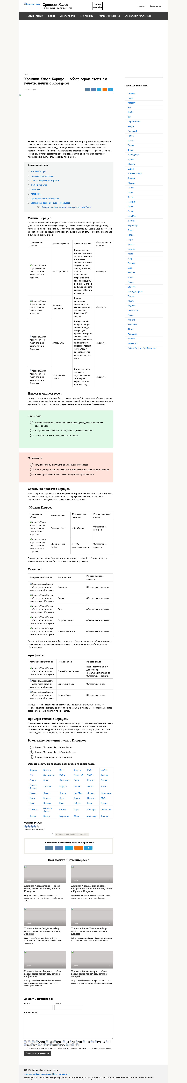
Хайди (62, 775)
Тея (31, 775)
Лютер (62, 793)
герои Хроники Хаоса (67, 834)
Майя (103, 798)
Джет (32, 798)
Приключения (86, 16)
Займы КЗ (132, 343)
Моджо (90, 780)
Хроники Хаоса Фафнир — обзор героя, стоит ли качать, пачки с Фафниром (43, 973)
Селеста (33, 809)
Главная (141, 6)
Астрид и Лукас (135, 291)
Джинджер (64, 780)
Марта (76, 809)
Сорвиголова (49, 775)
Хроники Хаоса (55, 4)
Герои (34, 89)
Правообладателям (61, 1074)
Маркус (63, 786)
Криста (77, 798)
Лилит (46, 793)
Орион (33, 780)
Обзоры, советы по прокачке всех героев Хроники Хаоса (66, 207)
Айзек (76, 816)
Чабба (90, 775)
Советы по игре (67, 16)
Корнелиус (106, 793)
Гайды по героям (35, 16)
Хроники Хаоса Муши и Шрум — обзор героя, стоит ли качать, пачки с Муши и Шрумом (92, 888)
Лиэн (89, 786)
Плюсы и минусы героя (42, 176)
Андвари (91, 809)
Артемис (47, 786)
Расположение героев (109, 16)
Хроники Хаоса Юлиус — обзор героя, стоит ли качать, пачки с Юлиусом (42, 888)
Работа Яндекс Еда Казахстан (142, 348)
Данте (76, 780)
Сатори (62, 809)
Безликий (78, 775)
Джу (32, 803)
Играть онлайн (97, 6)
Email (57, 1003)
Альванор (92, 816)
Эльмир (47, 803)
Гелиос (46, 798)
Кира (61, 770)
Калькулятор (155, 6)
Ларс (61, 798)
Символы (35, 189)
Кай (89, 770)
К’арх (89, 803)
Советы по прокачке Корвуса (45, 180)
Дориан (91, 793)
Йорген (90, 798)
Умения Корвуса (38, 171)
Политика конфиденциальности (38, 1074)
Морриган (64, 816)
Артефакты (36, 194)
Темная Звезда (135, 173)
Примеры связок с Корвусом (45, 198)
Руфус (104, 803)
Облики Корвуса (39, 185)
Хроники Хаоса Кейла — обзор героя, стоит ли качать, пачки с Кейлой (89, 931)
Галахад (47, 770)
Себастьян (106, 809)
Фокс (45, 780)
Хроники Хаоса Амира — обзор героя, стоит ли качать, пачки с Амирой (89, 973)
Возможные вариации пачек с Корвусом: (50, 203)
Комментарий (30, 1012)
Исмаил (33, 793)
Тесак (103, 786)
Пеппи (77, 786)
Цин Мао (78, 793)
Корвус (46, 816)
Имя (27, 1003)
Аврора (33, 770)
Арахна (104, 775)
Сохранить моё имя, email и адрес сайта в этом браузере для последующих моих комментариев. (69, 1048)
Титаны (51, 16)
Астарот (77, 770)
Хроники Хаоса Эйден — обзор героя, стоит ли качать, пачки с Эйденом (42, 931)
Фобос (104, 770)
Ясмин (33, 816)
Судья (104, 780)
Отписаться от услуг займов (138, 16)
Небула (77, 803)
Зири (61, 803)
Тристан (104, 816)
